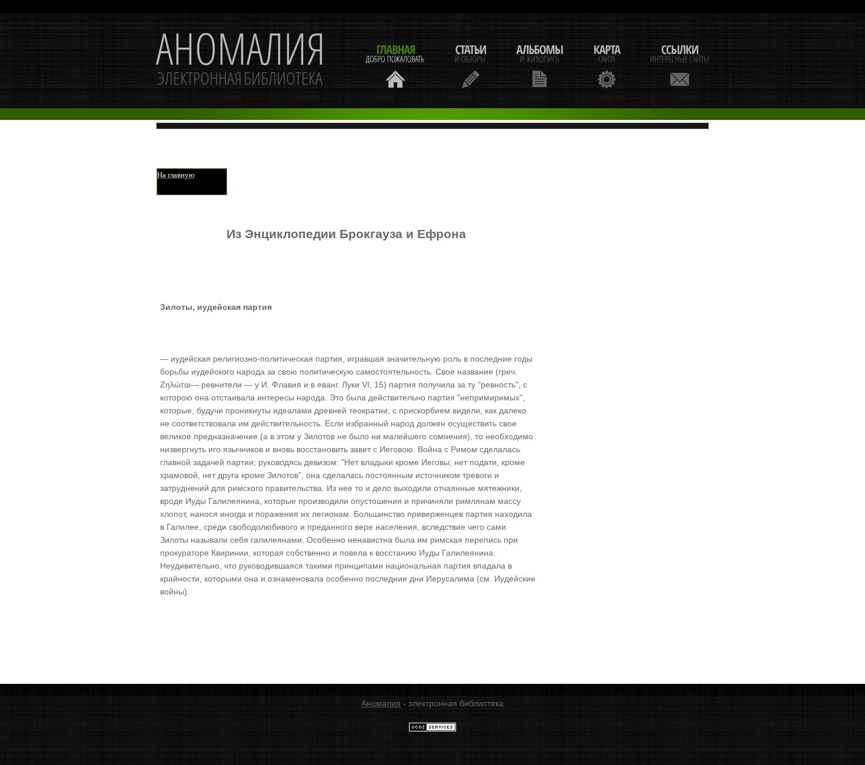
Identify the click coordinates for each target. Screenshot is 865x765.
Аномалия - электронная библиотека (240, 60)
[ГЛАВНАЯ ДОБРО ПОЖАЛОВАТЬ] (395, 65)
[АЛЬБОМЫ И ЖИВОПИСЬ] (539, 65)
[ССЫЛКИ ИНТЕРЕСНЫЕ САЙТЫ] (679, 65)
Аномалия (381, 703)
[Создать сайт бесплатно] (432, 729)
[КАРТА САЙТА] (606, 65)
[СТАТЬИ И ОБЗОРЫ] (470, 65)
